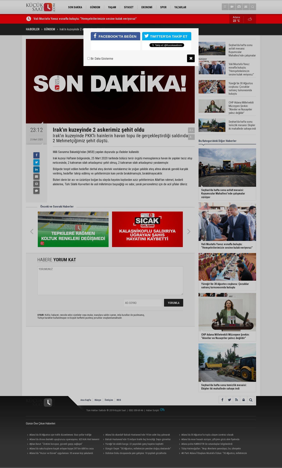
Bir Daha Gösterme (101, 58)
